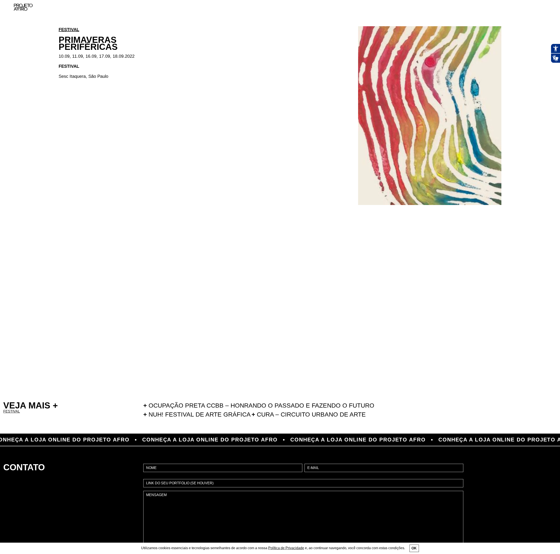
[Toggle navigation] (546, 7)
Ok (414, 548)
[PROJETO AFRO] (23, 7)
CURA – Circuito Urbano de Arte (309, 414)
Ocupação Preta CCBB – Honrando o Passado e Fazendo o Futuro (258, 405)
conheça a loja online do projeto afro (177, 439)
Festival (69, 29)
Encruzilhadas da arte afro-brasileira (540, 30)
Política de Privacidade (286, 548)
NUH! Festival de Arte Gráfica (197, 414)
